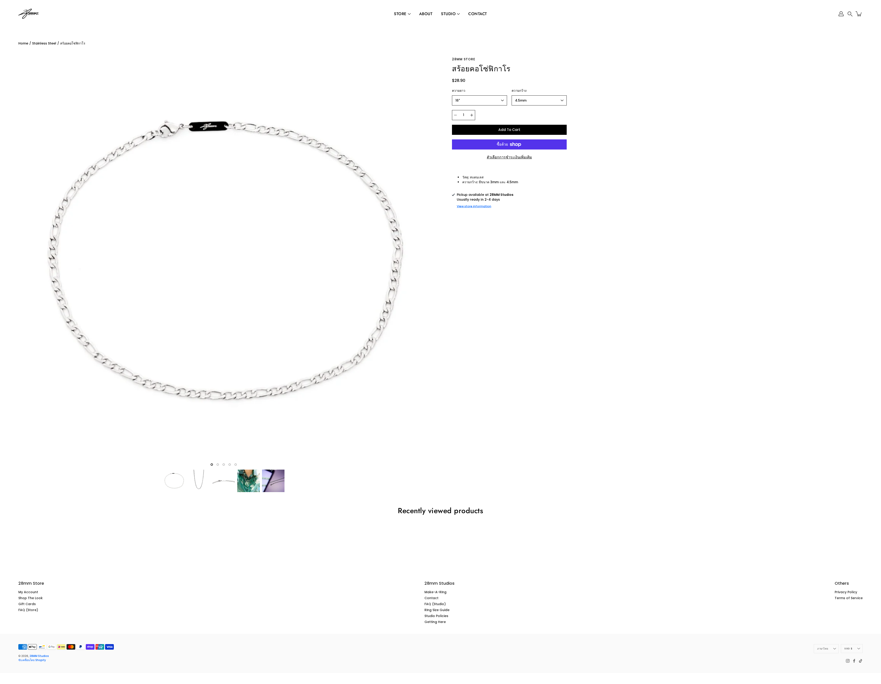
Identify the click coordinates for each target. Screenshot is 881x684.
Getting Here (435, 622)
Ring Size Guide (436, 610)
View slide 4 (230, 464)
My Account (28, 592)
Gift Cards (27, 604)
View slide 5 (235, 464)
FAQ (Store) (28, 610)
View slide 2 (218, 464)
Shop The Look (30, 598)
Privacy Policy (846, 592)
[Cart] (859, 13)
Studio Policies (436, 616)
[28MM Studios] (28, 13)
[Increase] (471, 115)
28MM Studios (39, 656)
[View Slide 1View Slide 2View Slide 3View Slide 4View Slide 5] (223, 262)
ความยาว (458, 90)
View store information (474, 206)
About (426, 14)
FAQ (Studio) (435, 604)
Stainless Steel (44, 43)
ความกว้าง (519, 90)
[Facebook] (854, 661)
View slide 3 (224, 464)
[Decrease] (455, 115)
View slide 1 (212, 464)
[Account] (841, 13)
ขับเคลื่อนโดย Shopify (32, 660)
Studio (448, 14)
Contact (477, 14)
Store (400, 14)
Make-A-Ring (435, 592)
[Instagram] (848, 661)
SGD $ (848, 648)
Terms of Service (849, 598)
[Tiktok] (861, 661)
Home (23, 43)
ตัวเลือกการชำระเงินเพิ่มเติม (509, 157)
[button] (850, 14)
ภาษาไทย (822, 649)
